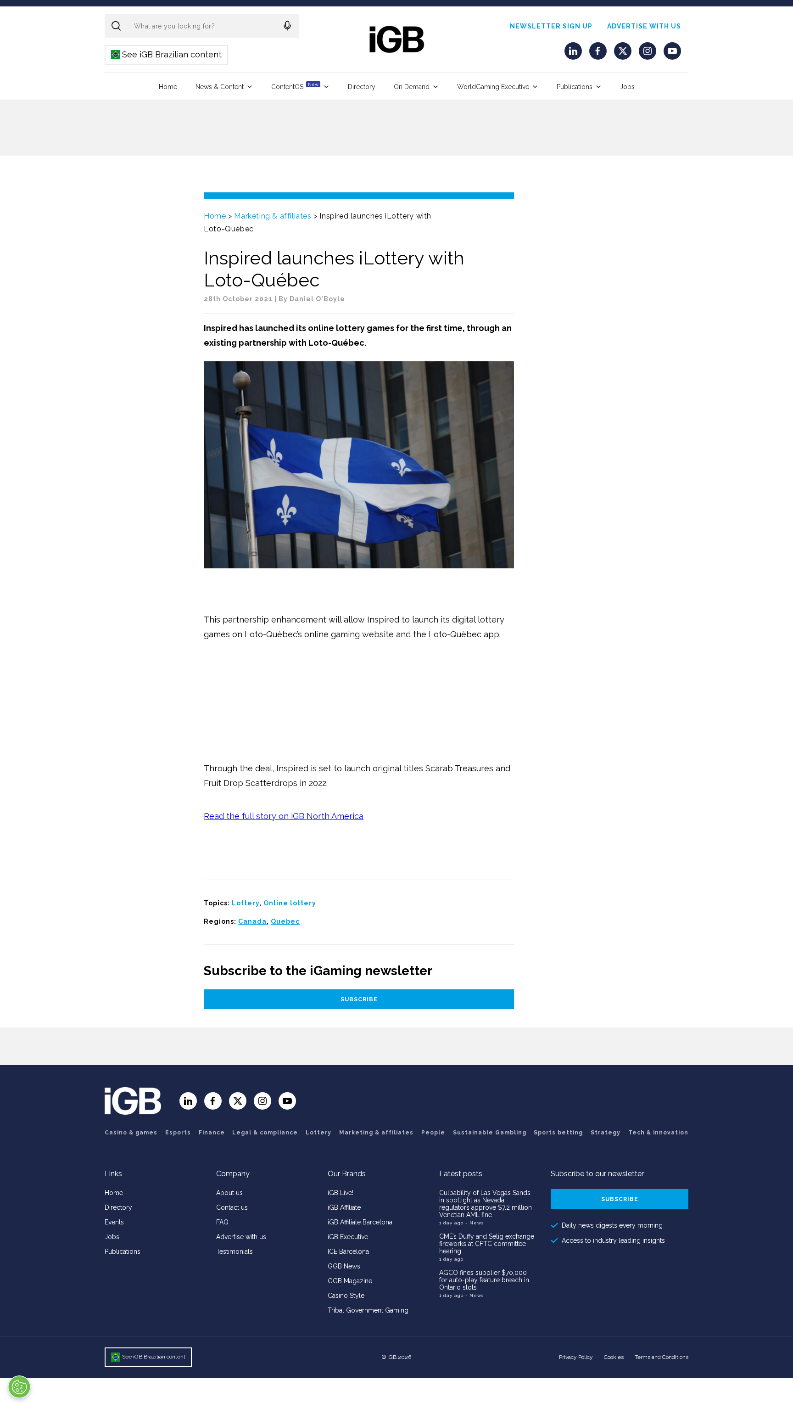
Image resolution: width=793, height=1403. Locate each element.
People (433, 1132)
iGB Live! (340, 1192)
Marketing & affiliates (272, 216)
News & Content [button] (219, 86)
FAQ (222, 1222)
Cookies (614, 1357)
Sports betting (558, 1132)
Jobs (627, 86)
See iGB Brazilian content (167, 54)
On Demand (412, 86)
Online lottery (289, 903)
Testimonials (234, 1251)
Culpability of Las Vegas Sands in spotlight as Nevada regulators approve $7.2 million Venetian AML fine (485, 1203)
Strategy (605, 1132)
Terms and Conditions (661, 1357)
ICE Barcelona (348, 1251)
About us (229, 1192)
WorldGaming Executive (493, 86)
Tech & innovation (658, 1132)
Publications (574, 86)
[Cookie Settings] (19, 1386)
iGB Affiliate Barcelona (360, 1222)
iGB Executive (348, 1236)
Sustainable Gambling (489, 1132)
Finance (212, 1132)
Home (168, 86)
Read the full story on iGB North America (283, 816)
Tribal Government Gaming (368, 1310)
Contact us (232, 1207)
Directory (361, 86)
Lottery (245, 903)
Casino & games (131, 1132)
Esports (178, 1132)
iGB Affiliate (344, 1207)
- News (474, 1222)
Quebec (285, 921)
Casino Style (346, 1295)
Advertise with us (644, 26)
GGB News (344, 1266)
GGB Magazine (350, 1281)
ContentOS (294, 86)
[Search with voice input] (287, 25)
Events (114, 1222)
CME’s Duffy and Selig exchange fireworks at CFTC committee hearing (486, 1244)
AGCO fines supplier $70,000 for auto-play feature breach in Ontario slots (484, 1280)
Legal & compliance (265, 1132)
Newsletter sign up (551, 26)
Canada (252, 921)
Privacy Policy (576, 1357)
